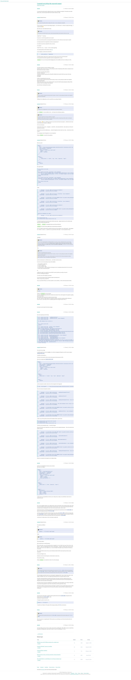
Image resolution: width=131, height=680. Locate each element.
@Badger (40, 112)
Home (38, 667)
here (52, 49)
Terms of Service (52, 667)
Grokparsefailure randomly (42, 650)
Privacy (79, 673)
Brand (82, 673)
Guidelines (46, 667)
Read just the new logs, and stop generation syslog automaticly (49, 654)
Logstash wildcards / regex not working (44, 646)
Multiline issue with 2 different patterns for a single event (48, 642)
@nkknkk (39, 59)
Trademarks (72, 673)
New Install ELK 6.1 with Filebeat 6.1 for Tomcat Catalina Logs (49, 658)
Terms (76, 673)
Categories (42, 667)
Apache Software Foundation (75, 674)
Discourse (42, 669)
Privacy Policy (58, 667)
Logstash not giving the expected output (49, 3)
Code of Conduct (86, 673)
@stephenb (43, 293)
